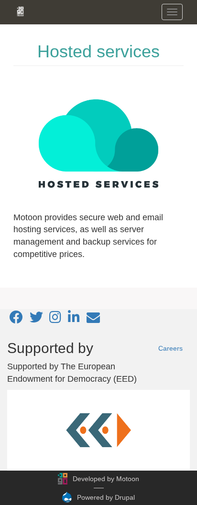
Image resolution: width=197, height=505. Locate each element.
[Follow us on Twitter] (36, 319)
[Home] (20, 11)
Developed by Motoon (106, 479)
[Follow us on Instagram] (55, 319)
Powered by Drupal (106, 497)
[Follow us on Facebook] (16, 319)
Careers (170, 348)
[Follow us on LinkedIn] (74, 319)
